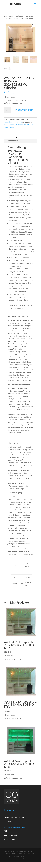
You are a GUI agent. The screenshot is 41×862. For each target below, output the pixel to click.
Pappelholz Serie (19, 16)
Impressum (8, 813)
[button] (33, 25)
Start (5, 16)
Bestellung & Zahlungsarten (14, 817)
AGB (5, 831)
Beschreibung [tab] (11, 137)
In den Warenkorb (24, 109)
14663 (6, 125)
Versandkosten (9, 821)
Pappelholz (13, 125)
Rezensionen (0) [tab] (12, 141)
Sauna (11, 16)
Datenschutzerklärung (12, 835)
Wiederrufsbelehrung (12, 839)
